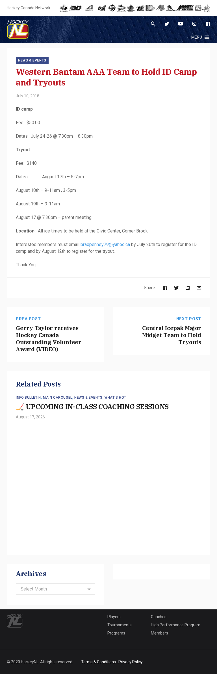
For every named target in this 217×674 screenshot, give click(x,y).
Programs (116, 633)
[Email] (199, 287)
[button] (196, 37)
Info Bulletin (28, 397)
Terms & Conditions (98, 662)
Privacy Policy (130, 662)
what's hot (115, 397)
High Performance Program (175, 625)
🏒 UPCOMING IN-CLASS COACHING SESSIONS (92, 406)
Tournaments (119, 625)
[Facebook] (208, 23)
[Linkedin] (187, 287)
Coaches (158, 616)
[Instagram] (194, 23)
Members (159, 633)
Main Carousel (57, 397)
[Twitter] (166, 23)
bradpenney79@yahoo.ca (105, 244)
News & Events (32, 60)
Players (114, 616)
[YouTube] (180, 23)
